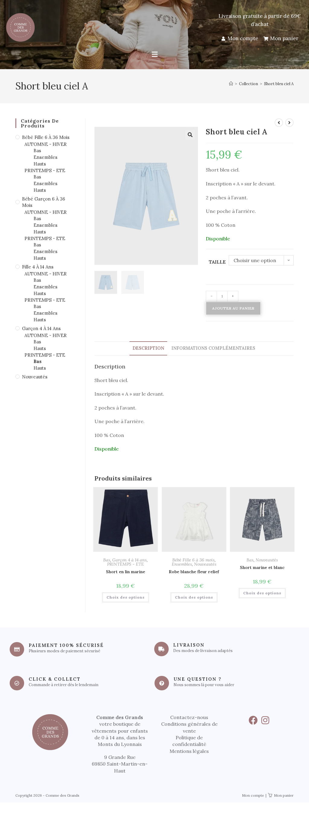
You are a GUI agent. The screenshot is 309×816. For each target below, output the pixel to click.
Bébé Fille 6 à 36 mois (193, 560)
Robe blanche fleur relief (194, 571)
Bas (106, 560)
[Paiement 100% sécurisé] (17, 649)
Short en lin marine (125, 571)
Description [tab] (148, 348)
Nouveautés (205, 564)
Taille (217, 262)
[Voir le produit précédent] (279, 122)
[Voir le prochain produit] (289, 122)
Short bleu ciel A (279, 83)
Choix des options (126, 597)
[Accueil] (231, 83)
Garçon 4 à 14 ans (129, 560)
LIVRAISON (189, 645)
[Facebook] (253, 720)
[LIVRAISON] (161, 649)
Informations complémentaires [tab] (213, 348)
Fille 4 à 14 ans (37, 267)
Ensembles (182, 564)
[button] (154, 54)
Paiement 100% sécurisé (66, 645)
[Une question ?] (161, 683)
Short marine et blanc (262, 567)
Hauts (39, 163)
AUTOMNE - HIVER (45, 144)
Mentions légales (189, 751)
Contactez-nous (189, 717)
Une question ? (197, 679)
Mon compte (253, 795)
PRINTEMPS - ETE (125, 564)
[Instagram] (265, 720)
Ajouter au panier (233, 308)
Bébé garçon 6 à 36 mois (43, 202)
